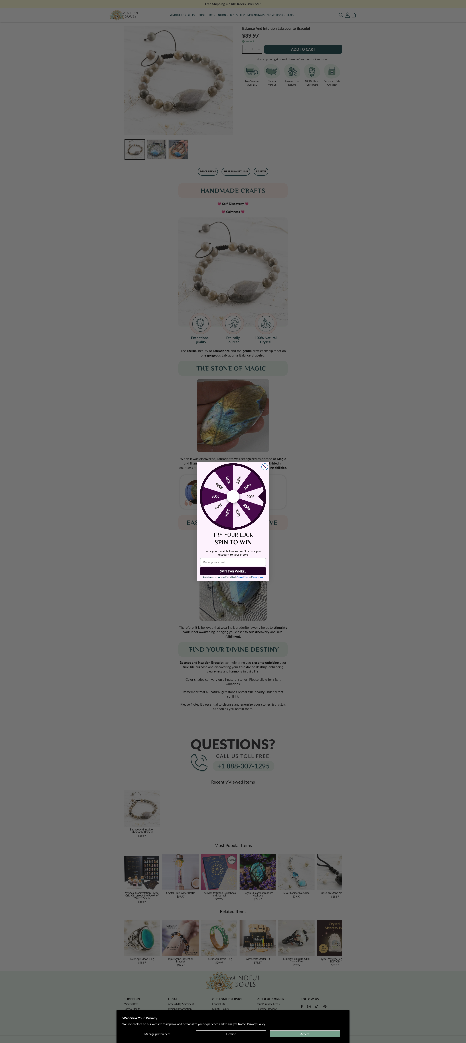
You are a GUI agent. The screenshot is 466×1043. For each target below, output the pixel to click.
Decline (231, 1034)
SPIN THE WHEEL (233, 571)
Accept (304, 1034)
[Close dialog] (265, 467)
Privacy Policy (256, 1024)
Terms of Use (257, 577)
